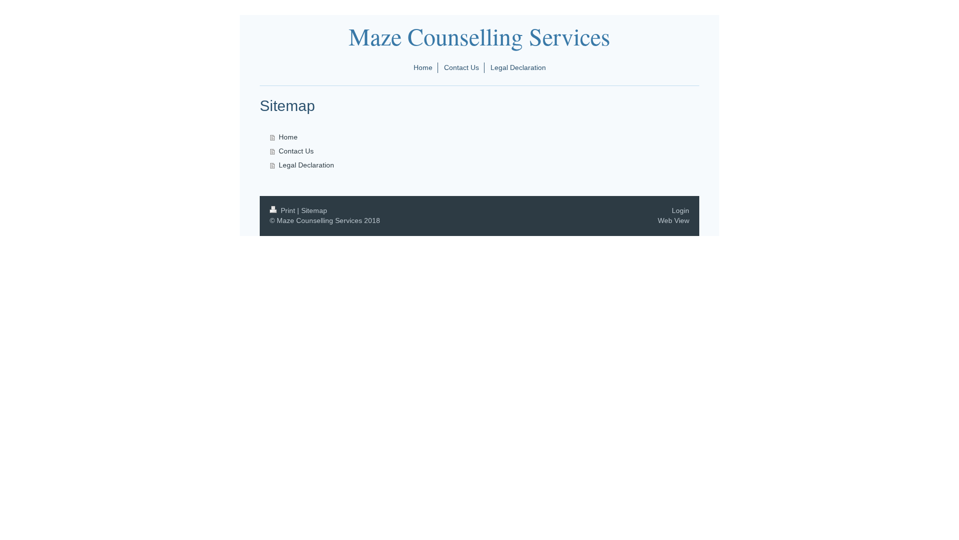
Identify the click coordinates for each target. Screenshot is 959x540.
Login (680, 210)
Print (288, 210)
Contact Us (296, 151)
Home (288, 137)
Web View (673, 220)
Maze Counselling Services (479, 36)
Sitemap (314, 210)
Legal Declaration (306, 165)
